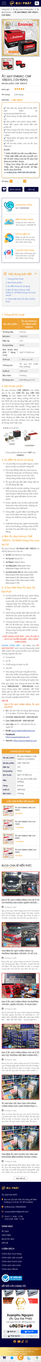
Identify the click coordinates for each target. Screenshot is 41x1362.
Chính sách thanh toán (12, 1261)
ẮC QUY (5, 1231)
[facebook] (20, 1313)
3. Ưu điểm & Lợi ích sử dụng (18, 286)
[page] (14, 1342)
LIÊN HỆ (5, 1242)
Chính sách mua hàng (11, 1253)
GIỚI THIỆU (6, 1235)
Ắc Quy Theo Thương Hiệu (23, 9)
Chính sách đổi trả (10, 1269)
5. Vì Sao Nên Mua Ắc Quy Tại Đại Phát (20, 300)
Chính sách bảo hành (11, 1265)
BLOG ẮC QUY (8, 1239)
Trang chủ (6, 9)
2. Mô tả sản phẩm (14, 282)
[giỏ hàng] (4, 1358)
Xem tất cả (20, 1178)
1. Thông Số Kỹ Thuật (14, 279)
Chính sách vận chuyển (12, 1257)
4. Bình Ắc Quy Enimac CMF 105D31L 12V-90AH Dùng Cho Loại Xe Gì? (20, 292)
